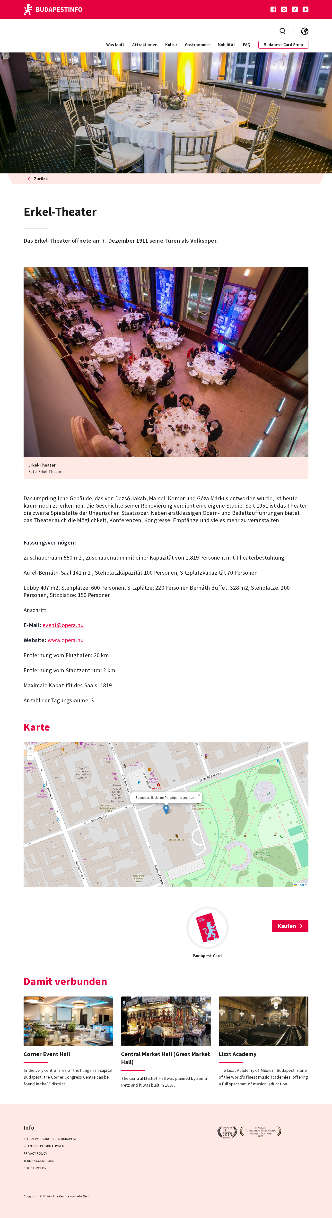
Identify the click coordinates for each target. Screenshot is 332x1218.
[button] (166, 810)
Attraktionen (144, 44)
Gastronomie (197, 44)
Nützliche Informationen (44, 1146)
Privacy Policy (35, 1153)
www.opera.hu (66, 640)
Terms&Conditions (39, 1160)
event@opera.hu (63, 625)
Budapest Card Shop (283, 44)
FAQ (247, 44)
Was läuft (115, 44)
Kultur (171, 44)
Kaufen (287, 926)
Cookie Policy (35, 1168)
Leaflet (302, 885)
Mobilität (226, 44)
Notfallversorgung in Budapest (50, 1139)
